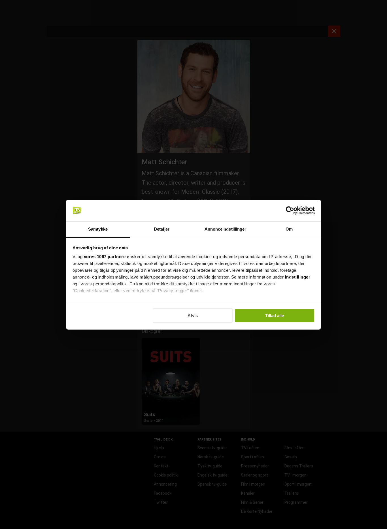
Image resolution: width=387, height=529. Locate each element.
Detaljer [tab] (161, 229)
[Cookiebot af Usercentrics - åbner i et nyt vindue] (290, 210)
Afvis (193, 315)
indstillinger (298, 277)
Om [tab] (289, 229)
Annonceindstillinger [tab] (225, 229)
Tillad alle (274, 315)
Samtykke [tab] (98, 229)
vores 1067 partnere (105, 256)
